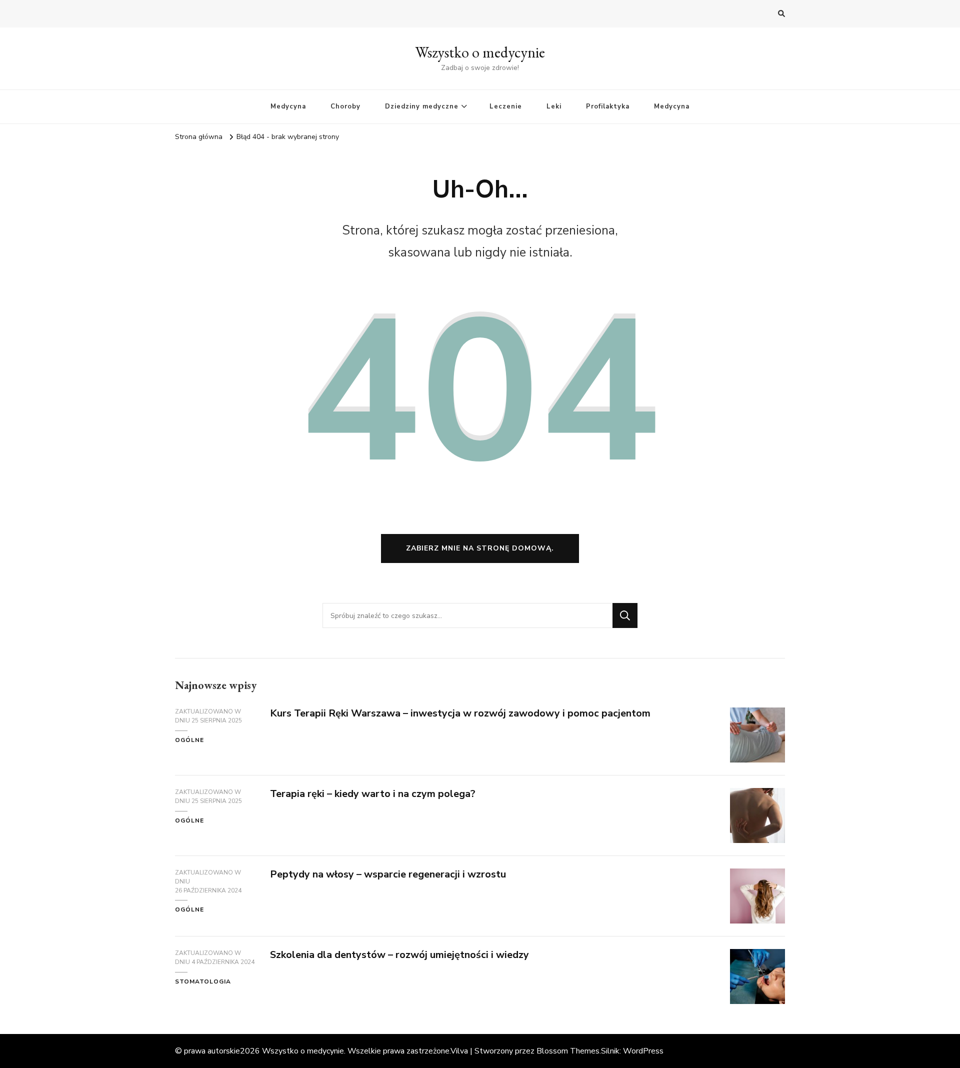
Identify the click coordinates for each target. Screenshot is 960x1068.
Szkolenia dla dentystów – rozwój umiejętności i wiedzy (399, 955)
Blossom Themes (568, 1051)
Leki (554, 106)
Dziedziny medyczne (421, 106)
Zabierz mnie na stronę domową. (480, 548)
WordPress (643, 1051)
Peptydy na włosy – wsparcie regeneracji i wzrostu (388, 874)
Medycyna (288, 106)
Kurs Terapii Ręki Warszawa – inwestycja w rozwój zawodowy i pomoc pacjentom (460, 713)
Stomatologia (203, 982)
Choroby (345, 106)
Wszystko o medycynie (480, 52)
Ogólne (189, 740)
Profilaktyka (608, 106)
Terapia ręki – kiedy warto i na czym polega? (373, 793)
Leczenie (506, 106)
